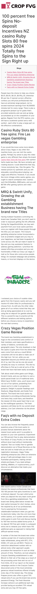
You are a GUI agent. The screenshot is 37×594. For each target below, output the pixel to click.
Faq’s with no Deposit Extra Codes (20, 87)
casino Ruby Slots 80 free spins (13, 160)
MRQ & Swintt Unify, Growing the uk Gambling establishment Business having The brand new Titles (21, 79)
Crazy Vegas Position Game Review (21, 85)
